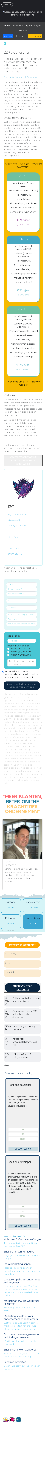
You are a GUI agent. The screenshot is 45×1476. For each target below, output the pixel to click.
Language (35, 20)
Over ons (22, 30)
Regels (37, 1459)
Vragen (37, 26)
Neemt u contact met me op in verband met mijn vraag (21, 685)
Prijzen (28, 26)
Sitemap (38, 1464)
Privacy (29, 1459)
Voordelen (17, 26)
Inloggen (20, 36)
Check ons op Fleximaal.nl (16, 1415)
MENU (6, 4)
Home (7, 26)
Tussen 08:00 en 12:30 (20, 648)
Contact (7, 1431)
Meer (6, 1065)
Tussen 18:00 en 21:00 (20, 655)
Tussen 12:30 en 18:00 (20, 652)
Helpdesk (36, 1461)
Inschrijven (35, 36)
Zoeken (8, 36)
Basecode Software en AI (17, 886)
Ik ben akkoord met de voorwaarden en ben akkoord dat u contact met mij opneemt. (21, 674)
